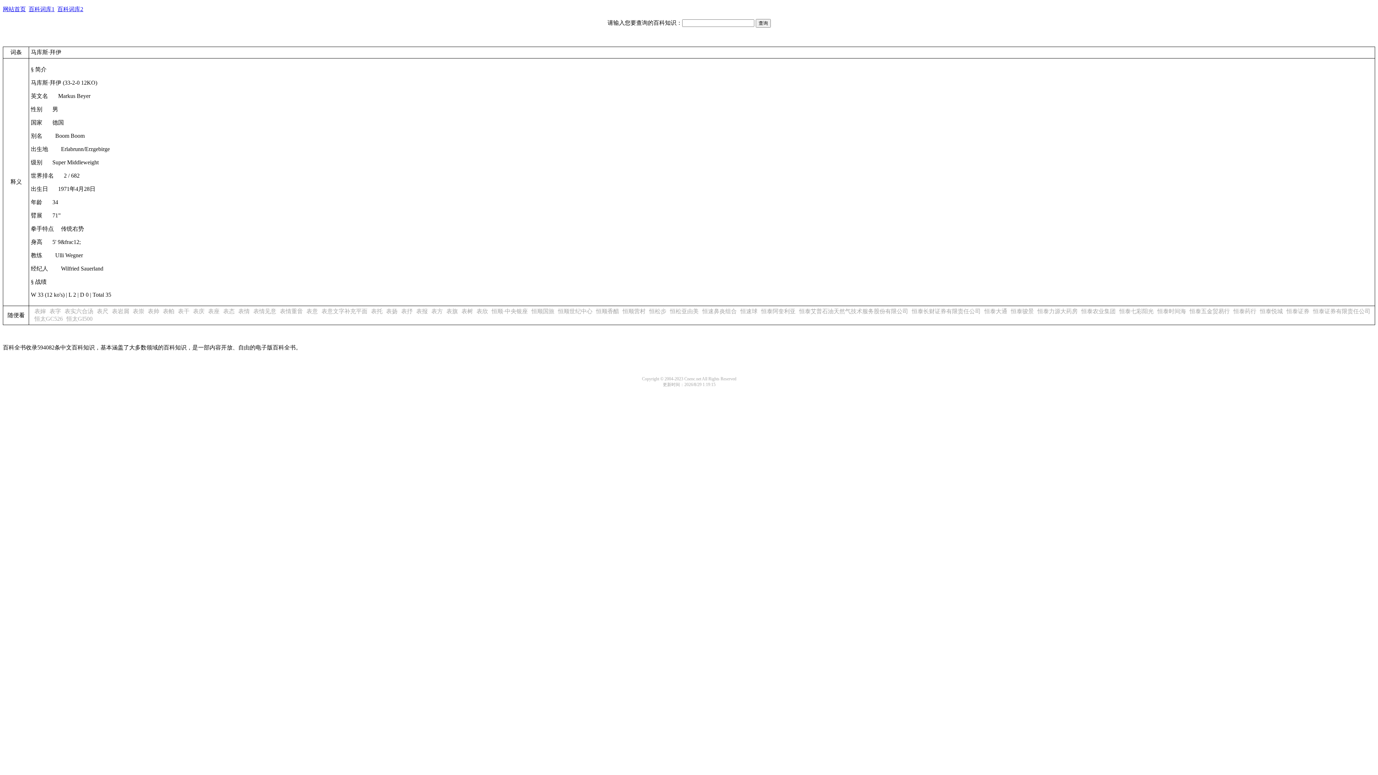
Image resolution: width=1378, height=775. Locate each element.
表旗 (452, 311)
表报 (422, 311)
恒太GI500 (79, 319)
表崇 (138, 311)
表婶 (40, 311)
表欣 (482, 311)
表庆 (199, 311)
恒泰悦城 (1271, 311)
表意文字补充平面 (344, 311)
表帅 (153, 311)
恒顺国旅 (542, 311)
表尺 (102, 311)
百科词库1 (42, 9)
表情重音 (291, 311)
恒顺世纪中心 (575, 311)
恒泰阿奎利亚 (778, 311)
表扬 (392, 311)
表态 (229, 311)
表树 (467, 311)
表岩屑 (120, 311)
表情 (244, 311)
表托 (377, 311)
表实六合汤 (79, 311)
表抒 (407, 311)
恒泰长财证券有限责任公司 (946, 311)
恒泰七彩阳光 (1136, 311)
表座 (214, 311)
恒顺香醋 (607, 311)
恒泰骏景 (1022, 311)
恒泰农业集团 (1098, 311)
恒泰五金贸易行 (1210, 311)
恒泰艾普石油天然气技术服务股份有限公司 (853, 311)
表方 (437, 311)
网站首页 (14, 9)
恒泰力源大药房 (1057, 311)
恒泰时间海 (1171, 311)
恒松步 (657, 311)
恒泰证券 (1297, 311)
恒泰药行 (1244, 311)
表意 (312, 311)
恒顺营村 (634, 311)
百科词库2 (70, 9)
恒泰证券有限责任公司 (1341, 311)
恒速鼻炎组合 (719, 311)
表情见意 (264, 311)
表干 (183, 311)
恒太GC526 (48, 319)
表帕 (168, 311)
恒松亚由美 (684, 311)
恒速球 (749, 311)
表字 (55, 311)
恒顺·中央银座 (510, 311)
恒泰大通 (995, 311)
